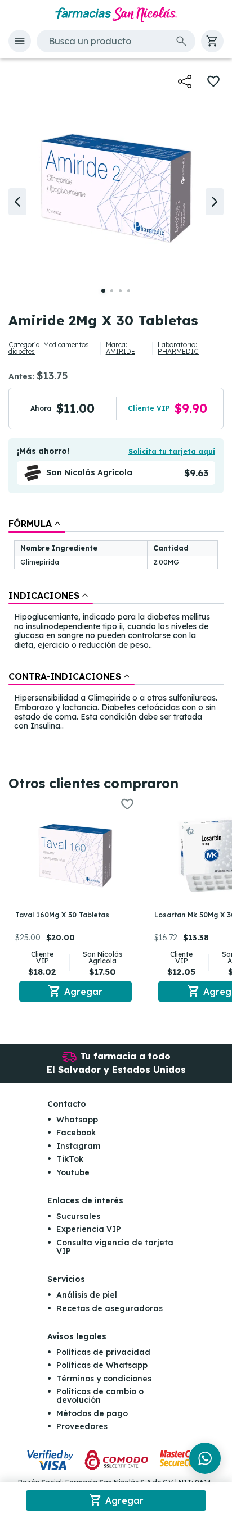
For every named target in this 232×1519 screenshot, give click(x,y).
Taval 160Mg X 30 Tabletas (62, 915)
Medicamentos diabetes (48, 348)
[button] (19, 41)
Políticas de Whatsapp (102, 1365)
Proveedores (82, 1426)
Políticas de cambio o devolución (100, 1395)
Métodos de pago (92, 1413)
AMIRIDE (120, 351)
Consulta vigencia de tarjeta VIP (114, 1247)
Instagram (78, 1146)
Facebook (76, 1132)
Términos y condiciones (103, 1379)
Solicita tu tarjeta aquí (171, 451)
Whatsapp (77, 1120)
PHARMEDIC (178, 351)
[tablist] (116, 625)
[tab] (36, 523)
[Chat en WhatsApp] (205, 1458)
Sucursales (78, 1216)
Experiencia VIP (88, 1229)
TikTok (69, 1159)
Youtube (73, 1172)
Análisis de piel (86, 1295)
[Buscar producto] (181, 41)
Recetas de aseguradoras (109, 1308)
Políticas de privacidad (103, 1352)
